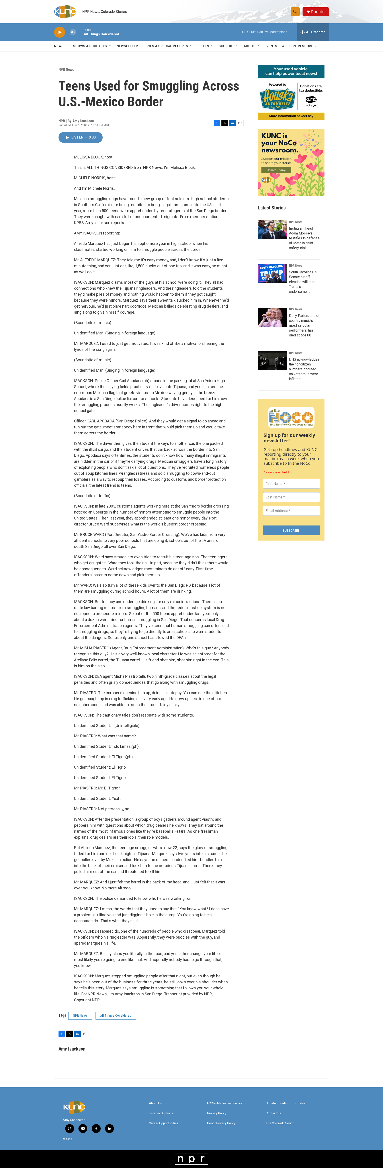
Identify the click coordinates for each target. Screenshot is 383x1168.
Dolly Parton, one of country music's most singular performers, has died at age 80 (304, 325)
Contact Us (273, 1113)
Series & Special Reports (165, 46)
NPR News (66, 69)
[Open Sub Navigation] (67, 46)
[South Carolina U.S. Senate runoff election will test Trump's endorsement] (272, 273)
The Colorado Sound (280, 1123)
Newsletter (127, 46)
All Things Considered (115, 1015)
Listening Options (161, 1113)
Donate (317, 11)
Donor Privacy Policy (221, 1123)
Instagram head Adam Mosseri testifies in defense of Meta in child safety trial (304, 238)
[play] (59, 32)
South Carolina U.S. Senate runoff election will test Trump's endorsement (303, 282)
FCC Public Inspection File (224, 1103)
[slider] (80, 32)
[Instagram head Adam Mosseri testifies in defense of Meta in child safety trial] (272, 229)
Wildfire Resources (300, 46)
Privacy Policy (216, 1113)
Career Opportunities (163, 1123)
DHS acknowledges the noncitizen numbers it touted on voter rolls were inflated (304, 369)
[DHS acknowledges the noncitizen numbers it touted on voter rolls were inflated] (272, 360)
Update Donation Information (286, 1103)
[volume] (73, 32)
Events (270, 46)
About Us (155, 1103)
